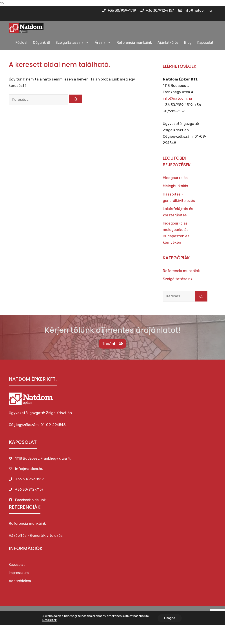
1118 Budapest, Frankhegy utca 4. (43, 458)
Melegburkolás (175, 186)
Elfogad (169, 618)
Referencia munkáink (134, 42)
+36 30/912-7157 (29, 489)
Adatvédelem (20, 581)
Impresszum (19, 573)
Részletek (49, 620)
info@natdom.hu (177, 98)
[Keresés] (75, 99)
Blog (188, 42)
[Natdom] (26, 28)
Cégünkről (41, 42)
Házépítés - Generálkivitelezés (36, 535)
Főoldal (21, 42)
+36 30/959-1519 (29, 479)
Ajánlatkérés (168, 42)
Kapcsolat (205, 42)
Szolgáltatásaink (69, 42)
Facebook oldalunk (30, 500)
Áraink (100, 42)
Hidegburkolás (175, 177)
